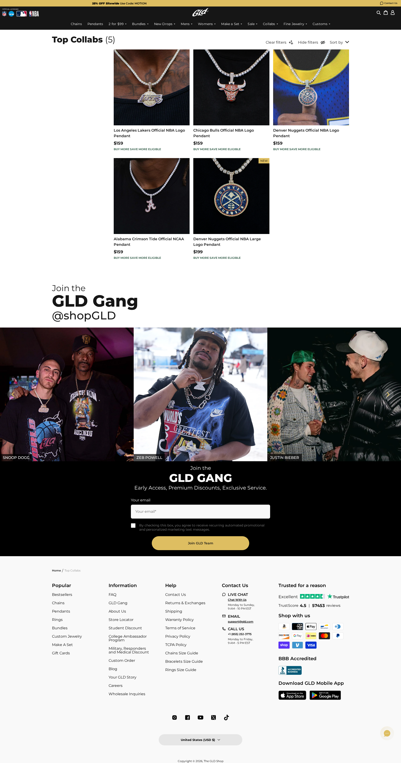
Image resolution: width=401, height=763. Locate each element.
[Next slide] (388, 394)
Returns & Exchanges (185, 603)
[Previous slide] (13, 394)
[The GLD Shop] (200, 12)
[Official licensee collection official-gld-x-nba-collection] (34, 13)
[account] (392, 12)
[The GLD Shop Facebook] (187, 717)
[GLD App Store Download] (292, 696)
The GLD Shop (213, 761)
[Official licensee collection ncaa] (11, 13)
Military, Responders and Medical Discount (129, 650)
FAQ (112, 594)
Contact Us (390, 3)
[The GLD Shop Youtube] (200, 717)
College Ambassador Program (128, 638)
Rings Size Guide (180, 670)
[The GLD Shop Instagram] (174, 717)
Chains (58, 603)
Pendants (61, 611)
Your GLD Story (122, 677)
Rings (57, 619)
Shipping (173, 611)
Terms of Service (180, 628)
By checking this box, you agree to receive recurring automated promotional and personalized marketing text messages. (202, 527)
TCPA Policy (176, 645)
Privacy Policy (177, 636)
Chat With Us (237, 599)
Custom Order (122, 660)
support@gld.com (240, 621)
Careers (116, 685)
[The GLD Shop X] (213, 717)
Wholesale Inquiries (127, 694)
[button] (378, 12)
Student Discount (125, 628)
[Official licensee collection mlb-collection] (21, 13)
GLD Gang (118, 603)
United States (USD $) (198, 740)
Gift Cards (61, 653)
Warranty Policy (179, 619)
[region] (200, 394)
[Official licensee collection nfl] (4, 13)
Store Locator (121, 619)
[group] (193, 3)
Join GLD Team (200, 543)
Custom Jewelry (67, 636)
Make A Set (62, 645)
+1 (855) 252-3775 (240, 634)
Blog (113, 669)
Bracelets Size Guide (184, 661)
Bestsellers (62, 594)
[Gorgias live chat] (387, 733)
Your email (140, 500)
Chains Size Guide (181, 653)
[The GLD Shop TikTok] (226, 717)
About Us (117, 611)
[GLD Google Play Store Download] (325, 696)
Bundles (60, 628)
